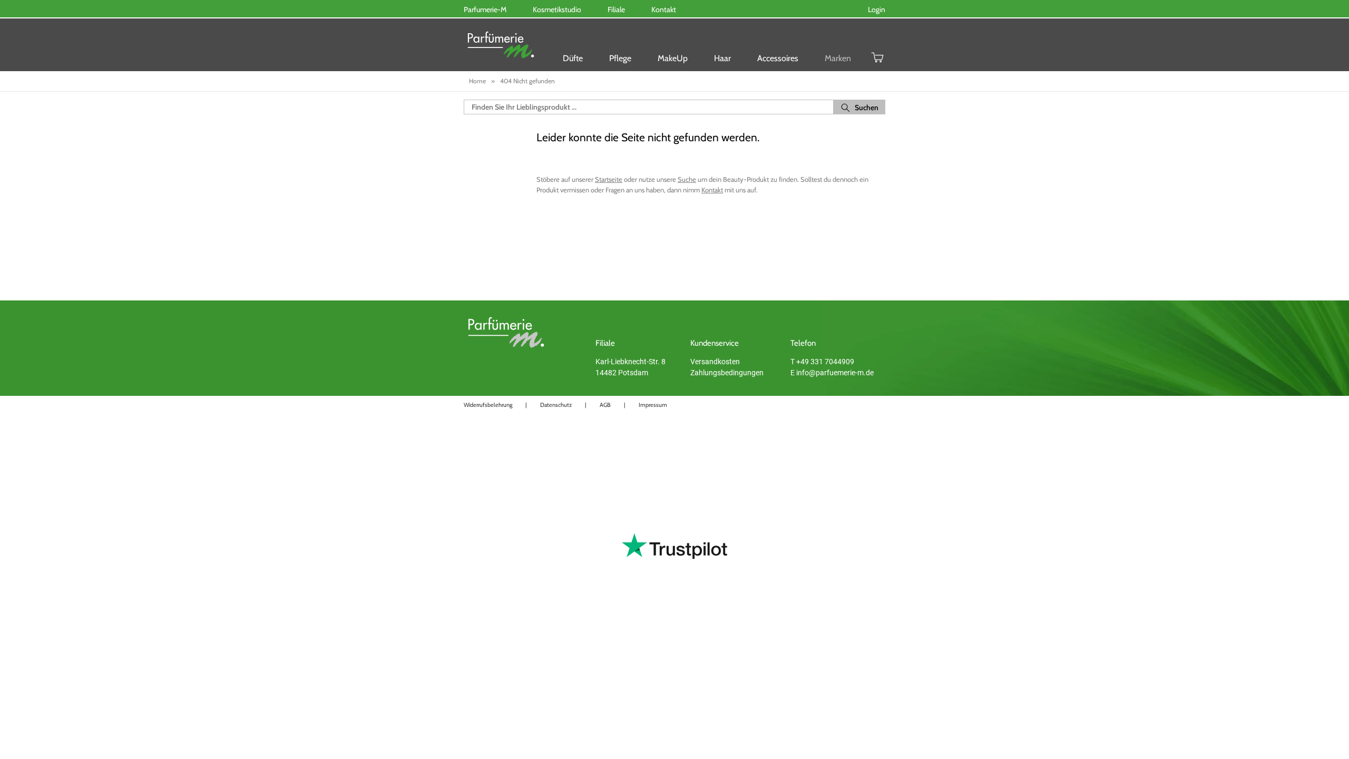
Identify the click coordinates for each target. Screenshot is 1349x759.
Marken (838, 58)
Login (876, 9)
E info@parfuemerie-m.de (832, 372)
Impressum (653, 404)
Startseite (608, 179)
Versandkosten (715, 361)
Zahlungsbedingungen (727, 372)
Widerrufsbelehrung (488, 404)
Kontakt (712, 190)
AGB (605, 404)
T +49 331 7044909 (822, 361)
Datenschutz (556, 404)
